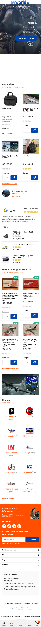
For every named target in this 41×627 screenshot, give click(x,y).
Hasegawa (29, 436)
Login (11, 625)
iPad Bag (26, 156)
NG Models (29, 472)
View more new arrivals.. (11, 368)
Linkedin (19, 526)
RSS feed (27, 603)
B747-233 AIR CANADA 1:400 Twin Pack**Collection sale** (31, 296)
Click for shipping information (7, 120)
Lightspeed (17, 616)
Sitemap (35, 603)
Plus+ (38, 616)
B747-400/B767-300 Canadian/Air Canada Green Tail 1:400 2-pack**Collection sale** (10, 297)
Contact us (16, 196)
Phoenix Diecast (11, 490)
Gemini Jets (11, 436)
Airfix (29, 416)
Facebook (4, 526)
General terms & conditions (13, 603)
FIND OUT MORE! (26, 38)
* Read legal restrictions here (11, 543)
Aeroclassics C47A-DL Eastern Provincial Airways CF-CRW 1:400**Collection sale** (10, 342)
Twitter (14, 526)
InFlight (30, 453)
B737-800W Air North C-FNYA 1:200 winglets (30, 110)
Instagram (9, 526)
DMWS (32, 616)
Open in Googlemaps (25, 583)
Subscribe (32, 539)
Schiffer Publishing (29, 490)
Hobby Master (11, 454)
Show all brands (8, 498)
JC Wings (11, 472)
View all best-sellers (9, 184)
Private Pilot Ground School (23, 245)
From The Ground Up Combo (10, 157)
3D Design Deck (11, 417)
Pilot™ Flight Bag (8, 108)
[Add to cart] (34, 130)
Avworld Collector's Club (22, 7)
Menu (20, 625)
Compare (5, 128)
